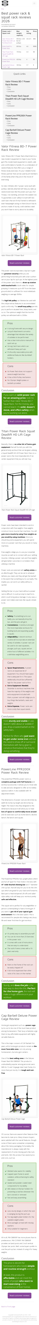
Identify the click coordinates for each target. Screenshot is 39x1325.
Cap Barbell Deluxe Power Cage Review (18, 131)
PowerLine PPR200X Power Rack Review (18, 117)
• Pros (8, 87)
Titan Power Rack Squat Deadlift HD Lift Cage (7, 54)
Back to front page (8, 1306)
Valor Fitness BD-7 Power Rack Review (17, 83)
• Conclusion (10, 91)
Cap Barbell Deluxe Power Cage (8, 66)
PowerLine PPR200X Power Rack (8, 60)
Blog (2, 9)
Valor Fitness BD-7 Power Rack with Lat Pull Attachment (8, 41)
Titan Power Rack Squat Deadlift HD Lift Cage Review (19, 97)
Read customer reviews (19, 263)
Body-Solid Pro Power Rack (7, 47)
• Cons (8, 89)
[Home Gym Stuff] (19, 3)
